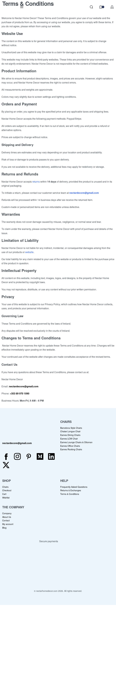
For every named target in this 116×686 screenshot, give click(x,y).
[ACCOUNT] (112, 7)
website (29, 252)
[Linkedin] (51, 456)
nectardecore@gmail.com (84, 192)
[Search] (91, 7)
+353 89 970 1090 (19, 393)
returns (36, 181)
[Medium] (40, 456)
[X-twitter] (6, 465)
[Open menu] (21, 7)
